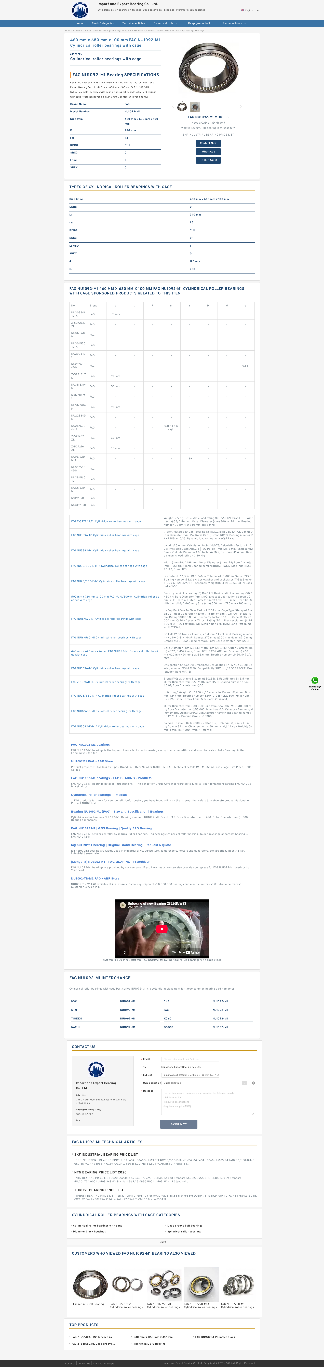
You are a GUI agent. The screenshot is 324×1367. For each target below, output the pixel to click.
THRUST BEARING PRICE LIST (99, 1190)
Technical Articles (133, 23)
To (144, 1067)
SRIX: (74, 152)
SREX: (74, 167)
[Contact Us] (315, 683)
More (162, 1242)
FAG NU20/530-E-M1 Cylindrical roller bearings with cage (108, 581)
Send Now (179, 1124)
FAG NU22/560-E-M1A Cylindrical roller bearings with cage (109, 566)
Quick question (152, 1083)
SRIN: (73, 207)
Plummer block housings (237, 23)
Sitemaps (108, 1363)
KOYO (168, 1018)
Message (147, 1091)
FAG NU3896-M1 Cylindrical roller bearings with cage (105, 668)
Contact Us (84, 1363)
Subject (146, 1075)
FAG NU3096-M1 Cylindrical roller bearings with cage (105, 535)
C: (70, 269)
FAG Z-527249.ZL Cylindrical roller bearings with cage (106, 521)
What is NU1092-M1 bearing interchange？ (208, 128)
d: (70, 261)
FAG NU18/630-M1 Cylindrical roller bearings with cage (106, 711)
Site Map (97, 1363)
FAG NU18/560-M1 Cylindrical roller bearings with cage (106, 637)
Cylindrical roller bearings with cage (168, 23)
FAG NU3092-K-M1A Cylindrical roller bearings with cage (107, 726)
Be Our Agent (208, 160)
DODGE (169, 1027)
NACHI (75, 1027)
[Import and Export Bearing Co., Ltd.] (80, 9)
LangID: (75, 160)
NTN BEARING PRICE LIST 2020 (100, 1172)
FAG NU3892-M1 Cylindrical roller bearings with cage (105, 550)
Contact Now (208, 143)
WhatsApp (208, 151)
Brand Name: (78, 104)
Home (79, 23)
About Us (70, 1363)
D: (71, 130)
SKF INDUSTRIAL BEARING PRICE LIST (208, 135)
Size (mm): (77, 119)
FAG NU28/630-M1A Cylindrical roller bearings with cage (107, 696)
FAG (166, 1010)
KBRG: (74, 145)
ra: (72, 138)
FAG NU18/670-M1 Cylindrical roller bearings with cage (106, 619)
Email (145, 1059)
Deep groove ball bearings (203, 23)
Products (78, 30)
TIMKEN (76, 1018)
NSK (74, 1001)
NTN (74, 1010)
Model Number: (80, 111)
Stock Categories (102, 23)
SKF (166, 1001)
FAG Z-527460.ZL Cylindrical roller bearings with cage (106, 682)
